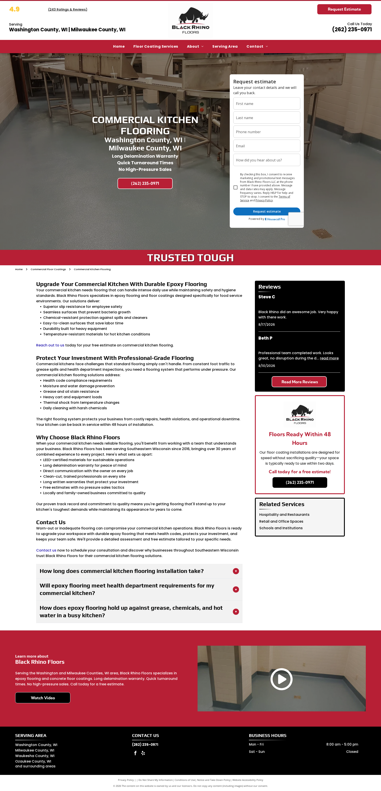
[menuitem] (119, 46)
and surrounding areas (35, 766)
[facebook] (135, 753)
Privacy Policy (126, 780)
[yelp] (143, 753)
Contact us (46, 550)
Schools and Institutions (281, 528)
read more (329, 358)
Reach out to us (50, 345)
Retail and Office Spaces (281, 521)
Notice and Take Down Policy (213, 780)
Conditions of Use (185, 780)
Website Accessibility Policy (247, 780)
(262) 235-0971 (352, 29)
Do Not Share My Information (155, 780)
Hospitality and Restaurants (284, 514)
